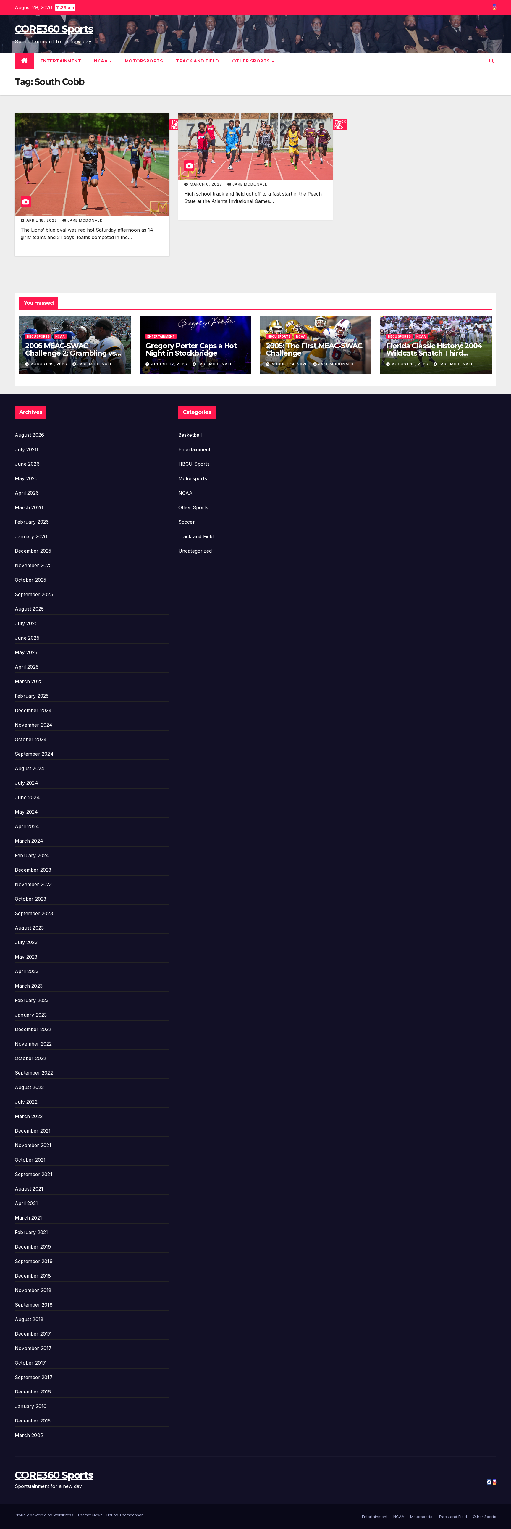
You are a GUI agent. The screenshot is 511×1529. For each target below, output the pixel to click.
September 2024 (34, 754)
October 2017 (30, 1363)
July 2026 (26, 449)
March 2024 (29, 841)
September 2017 (34, 1377)
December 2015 (33, 1421)
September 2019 (34, 1261)
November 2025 (33, 565)
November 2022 (33, 1044)
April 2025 (26, 667)
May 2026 (26, 478)
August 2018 (29, 1319)
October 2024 (31, 739)
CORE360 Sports (54, 29)
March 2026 (29, 507)
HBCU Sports (38, 336)
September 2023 (34, 913)
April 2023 (26, 971)
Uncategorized (195, 551)
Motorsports (144, 61)
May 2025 (26, 652)
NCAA (101, 61)
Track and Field (197, 61)
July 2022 (26, 1102)
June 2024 (27, 797)
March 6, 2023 (206, 184)
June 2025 (27, 638)
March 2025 (29, 681)
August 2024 (29, 768)
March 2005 (29, 1435)
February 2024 (32, 855)
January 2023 (31, 1015)
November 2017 (33, 1348)
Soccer (186, 522)
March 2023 (29, 986)
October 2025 (30, 580)
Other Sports (251, 61)
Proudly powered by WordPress (45, 1514)
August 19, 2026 (49, 364)
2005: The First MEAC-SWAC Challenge (314, 349)
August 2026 (29, 435)
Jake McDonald (85, 220)
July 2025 (26, 623)
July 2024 (26, 783)
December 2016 (33, 1392)
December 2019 (33, 1247)
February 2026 (32, 522)
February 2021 (31, 1232)
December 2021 (33, 1131)
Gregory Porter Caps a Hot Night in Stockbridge (191, 349)
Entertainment (61, 61)
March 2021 (28, 1218)
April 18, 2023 (42, 220)
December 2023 (33, 870)
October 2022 (30, 1058)
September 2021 (33, 1174)
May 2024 (26, 812)
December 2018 (33, 1276)
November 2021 (33, 1145)
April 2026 (27, 493)
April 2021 (26, 1203)
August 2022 (29, 1087)
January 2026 (31, 536)
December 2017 (33, 1334)
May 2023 (26, 957)
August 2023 (29, 928)
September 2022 (34, 1073)
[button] (491, 61)
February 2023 (32, 1000)
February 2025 (32, 696)
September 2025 (34, 594)
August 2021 (29, 1189)
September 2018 (34, 1305)
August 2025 (29, 609)
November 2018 (33, 1290)
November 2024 (34, 725)
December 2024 (33, 710)
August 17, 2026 (169, 364)
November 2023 (33, 884)
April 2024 (27, 826)
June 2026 (27, 464)
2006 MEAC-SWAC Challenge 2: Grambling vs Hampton (70, 353)
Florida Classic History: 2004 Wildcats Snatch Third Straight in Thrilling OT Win (434, 353)
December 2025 (33, 551)
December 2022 (33, 1029)
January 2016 (30, 1406)
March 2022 (29, 1116)
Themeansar (131, 1514)
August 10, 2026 (410, 364)
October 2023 (30, 899)
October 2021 (30, 1160)
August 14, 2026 (290, 364)
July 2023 (26, 942)
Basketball (190, 435)
